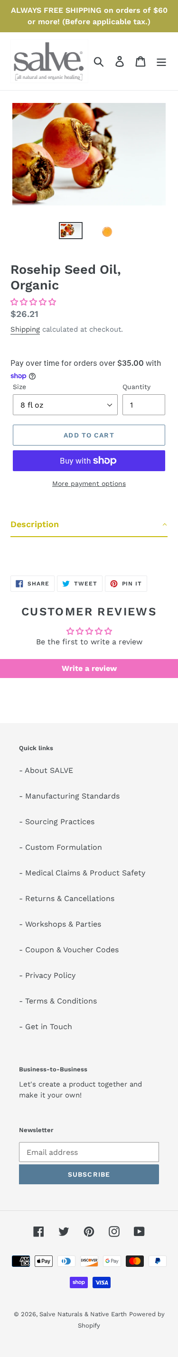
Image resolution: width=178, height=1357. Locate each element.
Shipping (25, 329)
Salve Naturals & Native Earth (83, 1314)
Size (19, 386)
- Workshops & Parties (60, 924)
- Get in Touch (45, 1026)
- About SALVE (46, 770)
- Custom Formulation (60, 847)
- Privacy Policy (47, 975)
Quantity (136, 386)
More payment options (89, 483)
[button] (33, 302)
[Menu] (161, 61)
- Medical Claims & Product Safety (82, 872)
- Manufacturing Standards (69, 795)
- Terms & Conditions (58, 1000)
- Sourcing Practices (56, 821)
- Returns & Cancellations (66, 898)
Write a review (89, 668)
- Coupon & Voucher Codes (69, 949)
